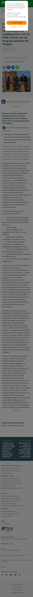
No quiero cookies (16, 26)
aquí (24, 17)
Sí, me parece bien (16, 23)
